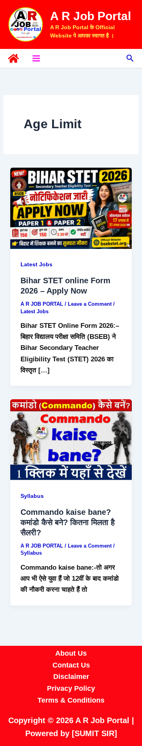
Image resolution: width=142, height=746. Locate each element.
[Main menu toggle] (36, 58)
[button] (130, 58)
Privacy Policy (71, 688)
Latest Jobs (36, 264)
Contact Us (71, 665)
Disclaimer (71, 677)
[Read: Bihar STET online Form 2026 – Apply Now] (71, 207)
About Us (71, 653)
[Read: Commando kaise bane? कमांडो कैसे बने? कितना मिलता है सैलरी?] (71, 439)
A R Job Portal (90, 15)
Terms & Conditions (71, 700)
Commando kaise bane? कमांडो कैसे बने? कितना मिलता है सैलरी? (68, 522)
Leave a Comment (90, 304)
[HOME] (13, 58)
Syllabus (32, 496)
